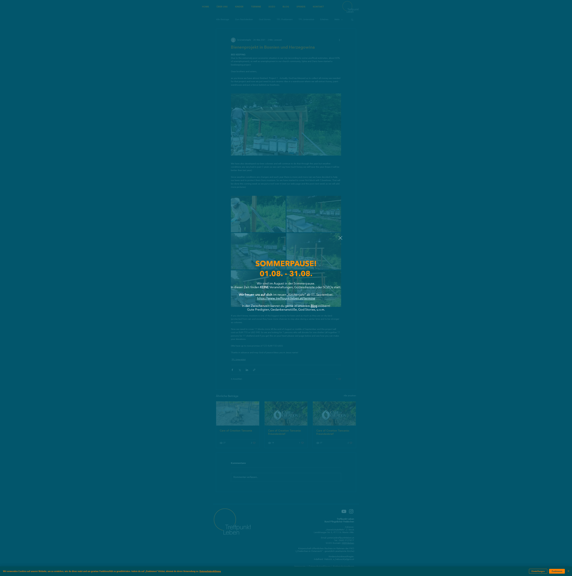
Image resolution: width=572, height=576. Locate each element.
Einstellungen (538, 571)
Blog (314, 306)
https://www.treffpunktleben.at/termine (286, 298)
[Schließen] (568, 571)
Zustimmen (557, 571)
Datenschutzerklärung (210, 571)
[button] (340, 238)
